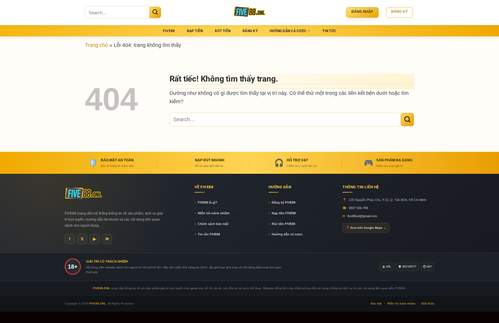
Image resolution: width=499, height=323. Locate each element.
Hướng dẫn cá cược (287, 234)
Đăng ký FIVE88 (283, 202)
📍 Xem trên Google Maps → (366, 227)
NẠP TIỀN (195, 31)
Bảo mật (376, 303)
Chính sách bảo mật (213, 224)
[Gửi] (155, 12)
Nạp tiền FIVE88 (284, 213)
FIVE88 (169, 31)
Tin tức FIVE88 (209, 234)
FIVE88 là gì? (207, 202)
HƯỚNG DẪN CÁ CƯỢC (288, 31)
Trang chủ (96, 45)
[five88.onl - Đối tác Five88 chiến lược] (250, 12)
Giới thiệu (427, 303)
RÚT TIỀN (222, 31)
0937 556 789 (358, 208)
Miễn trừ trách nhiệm (214, 213)
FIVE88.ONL (97, 303)
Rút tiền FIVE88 (283, 224)
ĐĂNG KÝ (250, 31)
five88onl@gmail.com (362, 216)
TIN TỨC (329, 31)
